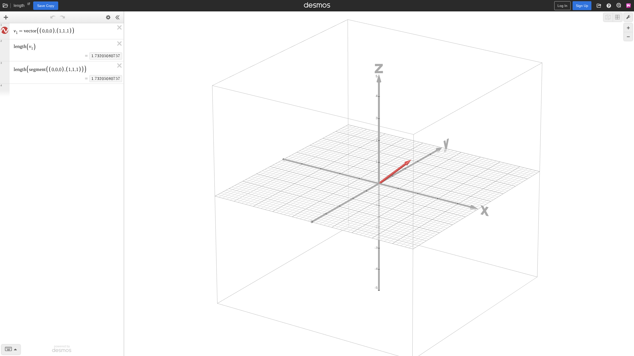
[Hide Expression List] (118, 17)
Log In (562, 6)
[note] (28, 4)
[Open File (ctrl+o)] (5, 5)
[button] (599, 5)
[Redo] (62, 17)
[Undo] (53, 17)
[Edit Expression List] (108, 17)
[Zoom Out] (628, 36)
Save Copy (45, 6)
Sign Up (582, 6)
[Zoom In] (628, 27)
